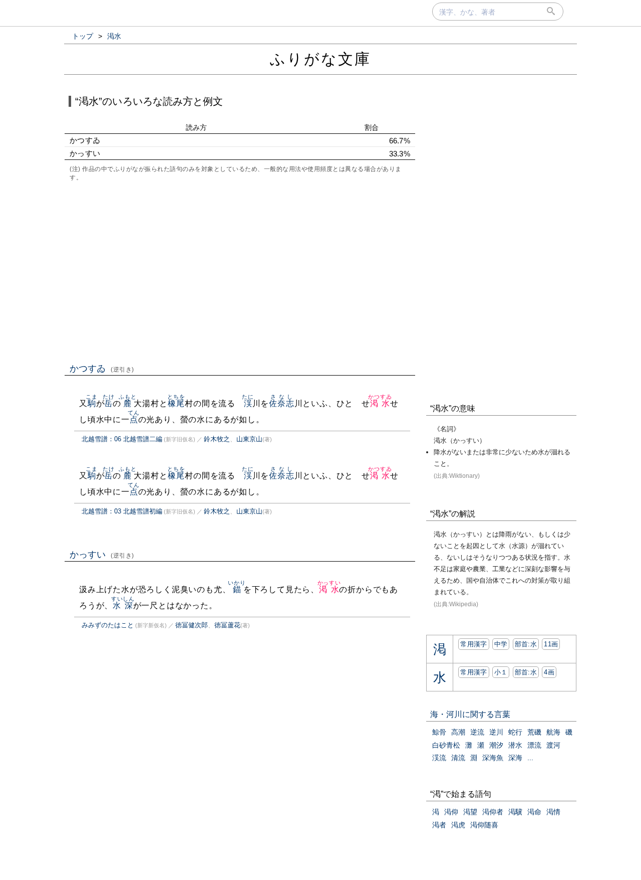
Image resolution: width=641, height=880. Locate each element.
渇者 (439, 825)
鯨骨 (439, 732)
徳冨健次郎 (191, 625)
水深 (123, 605)
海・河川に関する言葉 (470, 714)
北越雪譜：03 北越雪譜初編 (122, 511)
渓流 (439, 758)
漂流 (534, 745)
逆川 (496, 732)
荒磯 (534, 732)
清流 (458, 758)
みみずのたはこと (108, 625)
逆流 (477, 732)
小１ (501, 672)
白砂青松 (446, 745)
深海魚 (492, 758)
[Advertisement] (240, 271)
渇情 (553, 812)
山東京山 (249, 439)
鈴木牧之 (217, 439)
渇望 (470, 812)
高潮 (458, 732)
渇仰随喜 (484, 825)
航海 (553, 732)
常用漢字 (473, 644)
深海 (515, 758)
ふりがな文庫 (320, 59)
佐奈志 (281, 403)
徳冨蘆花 (227, 625)
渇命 (534, 812)
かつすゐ (102, 369)
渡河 (553, 745)
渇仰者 (492, 812)
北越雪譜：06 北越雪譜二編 (122, 439)
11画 (551, 644)
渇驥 (515, 812)
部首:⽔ (526, 644)
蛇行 (515, 732)
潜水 (515, 745)
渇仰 (451, 812)
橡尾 (176, 403)
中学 (501, 644)
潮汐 (496, 745)
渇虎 (458, 825)
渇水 (380, 403)
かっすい (102, 555)
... (530, 758)
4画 (549, 672)
